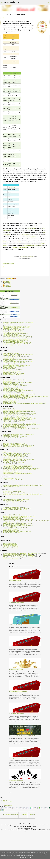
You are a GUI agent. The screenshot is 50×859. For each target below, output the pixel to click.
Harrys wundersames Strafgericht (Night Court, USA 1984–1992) (18, 359)
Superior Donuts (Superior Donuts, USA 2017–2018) (15, 436)
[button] (3, 17)
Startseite (5, 800)
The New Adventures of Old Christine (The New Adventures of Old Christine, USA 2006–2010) (24, 403)
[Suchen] (48, 2)
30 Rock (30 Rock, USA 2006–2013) (11, 353)
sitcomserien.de (11, 2)
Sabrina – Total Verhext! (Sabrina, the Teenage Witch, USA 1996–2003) (19, 423)
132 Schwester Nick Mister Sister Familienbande (19, 624)
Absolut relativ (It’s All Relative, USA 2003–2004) (14, 379)
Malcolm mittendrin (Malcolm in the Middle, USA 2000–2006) (17, 342)
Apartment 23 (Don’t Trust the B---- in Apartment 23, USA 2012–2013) (19, 516)
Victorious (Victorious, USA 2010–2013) (12, 472)
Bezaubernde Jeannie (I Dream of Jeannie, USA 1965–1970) (16, 326)
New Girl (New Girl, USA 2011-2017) (11, 530)
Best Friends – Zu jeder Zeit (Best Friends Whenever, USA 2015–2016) (19, 411)
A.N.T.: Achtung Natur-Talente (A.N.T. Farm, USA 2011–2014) (16, 453)
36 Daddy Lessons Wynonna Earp (10, 558)
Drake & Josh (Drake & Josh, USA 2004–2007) (13, 458)
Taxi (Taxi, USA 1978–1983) (9, 401)
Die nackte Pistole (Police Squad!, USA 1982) (13, 500)
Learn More (23, 857)
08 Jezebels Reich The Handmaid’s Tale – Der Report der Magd (17, 554)
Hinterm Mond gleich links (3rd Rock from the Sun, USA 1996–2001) (18, 414)
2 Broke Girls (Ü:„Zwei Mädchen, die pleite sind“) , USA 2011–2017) (18, 434)
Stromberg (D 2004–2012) (9, 368)
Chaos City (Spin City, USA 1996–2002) (12, 491)
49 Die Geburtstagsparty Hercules (10, 546)
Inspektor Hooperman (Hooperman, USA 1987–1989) (15, 501)
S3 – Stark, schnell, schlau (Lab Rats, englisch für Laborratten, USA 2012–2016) (21, 424)
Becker (19, 241)
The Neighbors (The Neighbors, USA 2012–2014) (14, 426)
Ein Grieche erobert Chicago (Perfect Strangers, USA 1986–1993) (18, 519)
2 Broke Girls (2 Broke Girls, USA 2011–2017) (13, 514)
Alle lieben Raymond (31, 236)
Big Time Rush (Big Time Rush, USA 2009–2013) (14, 507)
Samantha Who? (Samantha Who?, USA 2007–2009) (15, 398)
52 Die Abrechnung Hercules (9, 543)
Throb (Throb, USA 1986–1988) (10, 372)
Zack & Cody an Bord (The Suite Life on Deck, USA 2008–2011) (17, 446)
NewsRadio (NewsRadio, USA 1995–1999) (12, 364)
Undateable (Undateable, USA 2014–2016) (12, 437)
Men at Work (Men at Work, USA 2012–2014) (13, 392)
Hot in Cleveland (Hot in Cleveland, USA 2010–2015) (15, 524)
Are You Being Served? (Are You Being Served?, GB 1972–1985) (17, 382)
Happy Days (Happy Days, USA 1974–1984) (13, 389)
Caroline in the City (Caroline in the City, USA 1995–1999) (16, 356)
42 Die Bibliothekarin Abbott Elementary (18, 691)
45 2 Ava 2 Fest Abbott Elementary (16, 713)
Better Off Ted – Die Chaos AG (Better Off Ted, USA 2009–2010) (18, 354)
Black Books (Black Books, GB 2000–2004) (12, 384)
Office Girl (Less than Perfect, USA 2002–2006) (13, 366)
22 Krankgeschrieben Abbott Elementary (18, 758)
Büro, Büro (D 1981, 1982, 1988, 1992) (12, 355)
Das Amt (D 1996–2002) (8, 358)
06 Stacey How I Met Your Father (16, 780)
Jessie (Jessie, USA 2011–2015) (10, 463)
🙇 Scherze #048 (7, 286)
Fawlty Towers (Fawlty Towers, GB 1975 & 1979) (14, 443)
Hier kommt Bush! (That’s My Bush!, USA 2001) (14, 492)
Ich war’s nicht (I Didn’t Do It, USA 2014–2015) (13, 462)
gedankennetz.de (14, 303)
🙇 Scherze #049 (7, 285)
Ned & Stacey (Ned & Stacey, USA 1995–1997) (13, 529)
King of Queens (11, 184)
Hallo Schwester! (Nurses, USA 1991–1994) (13, 479)
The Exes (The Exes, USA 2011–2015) (11, 532)
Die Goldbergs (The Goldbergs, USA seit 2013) (13, 332)
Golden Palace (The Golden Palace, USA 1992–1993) (15, 444)
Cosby (4, 241)
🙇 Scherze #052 (7, 281)
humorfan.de (14, 307)
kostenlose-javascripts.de (8, 805)
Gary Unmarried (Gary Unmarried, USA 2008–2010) (14, 335)
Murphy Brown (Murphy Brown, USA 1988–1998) (14, 362)
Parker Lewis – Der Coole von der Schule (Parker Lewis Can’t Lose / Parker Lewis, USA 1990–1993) (25, 396)
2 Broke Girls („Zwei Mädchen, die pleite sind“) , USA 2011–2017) (18, 322)
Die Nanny (15, 247)
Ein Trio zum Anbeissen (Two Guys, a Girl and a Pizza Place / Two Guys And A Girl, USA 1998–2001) (26, 520)
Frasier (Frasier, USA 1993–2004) (10, 387)
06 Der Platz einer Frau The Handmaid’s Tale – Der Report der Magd (18, 556)
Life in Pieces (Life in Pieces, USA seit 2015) (13, 341)
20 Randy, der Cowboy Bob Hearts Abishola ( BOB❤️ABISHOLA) (22, 735)
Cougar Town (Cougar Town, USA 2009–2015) (13, 329)
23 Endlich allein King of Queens (16, 669)
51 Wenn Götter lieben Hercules (10, 544)
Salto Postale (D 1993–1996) (9, 367)
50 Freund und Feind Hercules (9, 545)
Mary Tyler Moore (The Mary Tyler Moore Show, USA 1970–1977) (18, 361)
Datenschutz (24, 814)
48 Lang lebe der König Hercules (10, 547)
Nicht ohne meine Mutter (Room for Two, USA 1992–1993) (16, 365)
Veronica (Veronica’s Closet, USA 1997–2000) (13, 373)
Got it (29, 857)
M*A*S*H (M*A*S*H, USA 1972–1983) (11, 478)
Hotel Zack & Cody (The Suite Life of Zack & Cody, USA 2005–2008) (18, 445)
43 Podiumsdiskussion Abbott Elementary (18, 647)
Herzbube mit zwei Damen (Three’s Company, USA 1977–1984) (17, 336)
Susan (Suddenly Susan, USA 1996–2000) (12, 369)
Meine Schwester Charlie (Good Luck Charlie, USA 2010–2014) (17, 465)
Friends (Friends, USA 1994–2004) (10, 334)
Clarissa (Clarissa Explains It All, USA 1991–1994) (14, 455)
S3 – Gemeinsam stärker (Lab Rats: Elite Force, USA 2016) (16, 425)
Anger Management (7, 323)
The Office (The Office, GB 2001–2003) (12, 371)
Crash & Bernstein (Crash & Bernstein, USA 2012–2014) (15, 454)
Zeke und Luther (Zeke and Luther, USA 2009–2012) (15, 509)
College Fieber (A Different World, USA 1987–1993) (14, 517)
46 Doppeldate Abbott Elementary (16, 602)
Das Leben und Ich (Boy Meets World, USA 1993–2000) (15, 456)
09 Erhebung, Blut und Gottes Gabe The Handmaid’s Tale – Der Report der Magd (21, 553)
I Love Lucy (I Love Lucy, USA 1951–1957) (12, 391)
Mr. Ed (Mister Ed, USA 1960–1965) (11, 421)
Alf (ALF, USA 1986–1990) (9, 408)
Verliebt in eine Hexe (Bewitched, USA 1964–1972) (14, 427)
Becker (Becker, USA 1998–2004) (10, 383)
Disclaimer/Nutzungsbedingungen (10, 814)
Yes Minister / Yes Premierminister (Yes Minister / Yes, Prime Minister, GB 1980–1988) (22, 494)
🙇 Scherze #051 (7, 282)
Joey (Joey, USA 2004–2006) (9, 526)
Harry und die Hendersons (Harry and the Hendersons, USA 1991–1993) (19, 413)
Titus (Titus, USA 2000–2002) (9, 402)
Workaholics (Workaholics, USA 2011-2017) (13, 374)
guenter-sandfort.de (7, 801)
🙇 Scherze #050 (7, 283)
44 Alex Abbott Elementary (15, 580)
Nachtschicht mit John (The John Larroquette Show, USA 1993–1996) (19, 394)
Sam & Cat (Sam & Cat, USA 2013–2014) (12, 470)
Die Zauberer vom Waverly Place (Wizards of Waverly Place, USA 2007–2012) (21, 428)
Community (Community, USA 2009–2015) (12, 330)
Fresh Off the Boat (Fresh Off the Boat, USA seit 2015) (15, 333)
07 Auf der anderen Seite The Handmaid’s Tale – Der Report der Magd (19, 555)
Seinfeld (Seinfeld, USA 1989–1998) (11, 345)
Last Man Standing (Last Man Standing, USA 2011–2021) (16, 340)
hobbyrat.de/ (14, 295)
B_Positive (5, 325)
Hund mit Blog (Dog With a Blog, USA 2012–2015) (14, 416)
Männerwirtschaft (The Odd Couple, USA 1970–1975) (15, 527)
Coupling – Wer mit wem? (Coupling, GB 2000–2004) (15, 385)
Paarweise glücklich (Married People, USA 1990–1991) (15, 395)
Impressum (32, 814)
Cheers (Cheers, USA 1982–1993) (10, 328)
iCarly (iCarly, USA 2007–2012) (10, 461)
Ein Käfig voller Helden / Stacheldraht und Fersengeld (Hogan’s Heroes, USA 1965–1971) (23, 485)
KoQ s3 (12, 263)
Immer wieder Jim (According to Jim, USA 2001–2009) (15, 339)
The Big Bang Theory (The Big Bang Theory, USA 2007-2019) (17, 531)
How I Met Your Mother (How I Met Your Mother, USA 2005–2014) (18, 337)
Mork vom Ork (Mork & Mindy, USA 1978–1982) (14, 420)
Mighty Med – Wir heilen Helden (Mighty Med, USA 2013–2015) (17, 419)
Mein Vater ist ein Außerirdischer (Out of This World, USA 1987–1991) (19, 418)
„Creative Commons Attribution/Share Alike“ (27, 256)
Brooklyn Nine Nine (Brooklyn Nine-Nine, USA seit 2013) (16, 327)
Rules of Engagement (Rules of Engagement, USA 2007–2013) (17, 343)
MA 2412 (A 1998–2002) (8, 360)
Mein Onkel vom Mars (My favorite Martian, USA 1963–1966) (17, 417)
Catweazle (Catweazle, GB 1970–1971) (12, 412)
